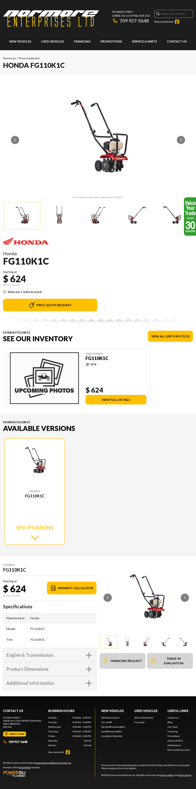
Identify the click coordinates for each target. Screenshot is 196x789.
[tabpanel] (69, 731)
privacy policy (167, 775)
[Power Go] (37, 774)
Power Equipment (29, 58)
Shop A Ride (25, 767)
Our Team (172, 726)
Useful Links (177, 711)
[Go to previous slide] (15, 140)
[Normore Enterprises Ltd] (51, 18)
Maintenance (174, 745)
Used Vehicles (52, 41)
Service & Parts (144, 41)
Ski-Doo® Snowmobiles (113, 726)
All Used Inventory (143, 717)
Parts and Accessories (178, 749)
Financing (82, 41)
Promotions (111, 41)
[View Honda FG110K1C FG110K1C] (22, 215)
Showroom (9, 58)
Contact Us (177, 41)
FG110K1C (97, 358)
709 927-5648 (134, 20)
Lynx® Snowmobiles (111, 731)
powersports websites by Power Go (53, 762)
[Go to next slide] (181, 140)
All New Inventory (110, 717)
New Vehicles (20, 41)
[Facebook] (177, 21)
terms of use (184, 775)
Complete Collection (111, 736)
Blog (169, 722)
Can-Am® (106, 722)
